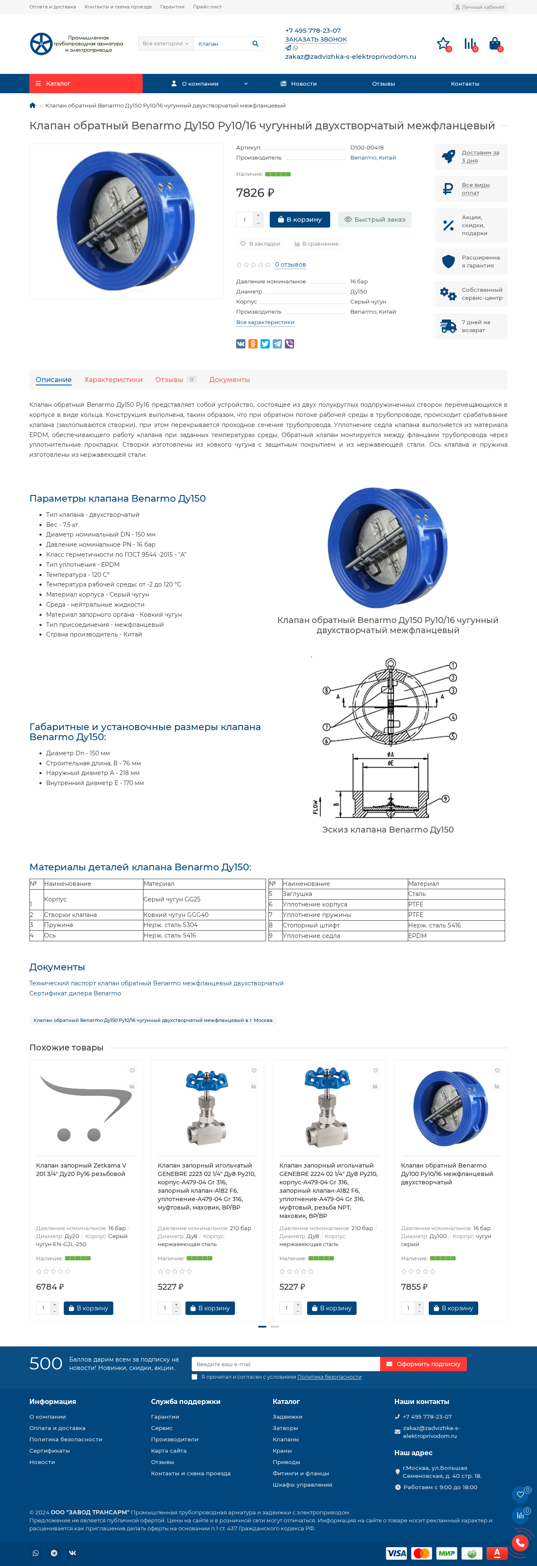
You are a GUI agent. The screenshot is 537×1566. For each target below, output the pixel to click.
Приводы (286, 1462)
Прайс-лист (207, 7)
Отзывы (383, 83)
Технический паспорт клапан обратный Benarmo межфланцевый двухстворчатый (156, 983)
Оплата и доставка (52, 7)
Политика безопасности (65, 1439)
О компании (200, 83)
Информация (52, 1402)
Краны (282, 1450)
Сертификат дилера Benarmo (75, 993)
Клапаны (286, 1439)
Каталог (286, 1402)
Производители (174, 1439)
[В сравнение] (132, 1086)
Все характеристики (265, 322)
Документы (229, 379)
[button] (262, 1327)
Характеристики (113, 379)
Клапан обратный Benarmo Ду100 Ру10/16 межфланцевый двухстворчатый (447, 1174)
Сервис (162, 1428)
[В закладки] (132, 1070)
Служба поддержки (186, 1402)
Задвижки (287, 1416)
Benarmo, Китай (373, 157)
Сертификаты (49, 1450)
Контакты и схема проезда (118, 7)
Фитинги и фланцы (301, 1473)
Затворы (285, 1428)
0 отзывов (290, 264)
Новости (304, 83)
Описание (54, 379)
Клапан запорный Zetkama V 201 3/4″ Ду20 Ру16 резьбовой (81, 1170)
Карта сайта (169, 1450)
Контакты (465, 83)
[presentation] (30, 1187)
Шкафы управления (302, 1484)
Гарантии (172, 7)
